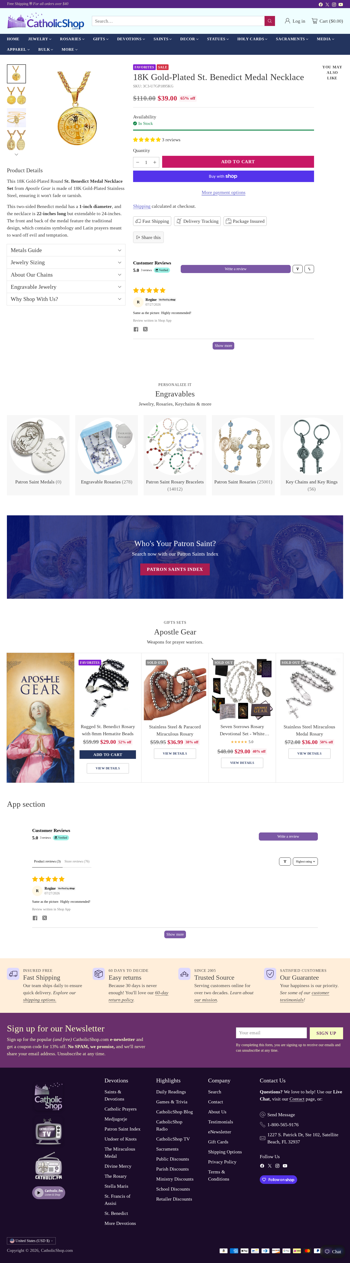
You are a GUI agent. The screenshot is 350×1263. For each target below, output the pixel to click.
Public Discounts (172, 1159)
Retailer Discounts (174, 1199)
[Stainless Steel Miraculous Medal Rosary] (309, 689)
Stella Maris (116, 1186)
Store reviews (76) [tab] (77, 861)
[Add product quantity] (154, 162)
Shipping (141, 206)
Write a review (236, 269)
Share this (151, 237)
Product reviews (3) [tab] (47, 861)
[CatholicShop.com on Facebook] (320, 5)
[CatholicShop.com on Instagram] (334, 5)
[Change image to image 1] (16, 73)
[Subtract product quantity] (137, 162)
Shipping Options (225, 1151)
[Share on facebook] (136, 329)
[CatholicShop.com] (45, 21)
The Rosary (116, 1176)
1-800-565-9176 (283, 1124)
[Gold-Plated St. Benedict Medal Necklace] (78, 111)
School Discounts (173, 1189)
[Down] (16, 154)
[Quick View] (132, 664)
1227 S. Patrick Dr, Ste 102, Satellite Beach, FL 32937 (302, 1138)
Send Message (281, 1114)
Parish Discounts (172, 1169)
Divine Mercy (118, 1166)
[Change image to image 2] (16, 95)
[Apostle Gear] (17, 772)
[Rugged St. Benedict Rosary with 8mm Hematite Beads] (108, 689)
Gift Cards (218, 1141)
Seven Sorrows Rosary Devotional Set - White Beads (242, 733)
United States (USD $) (32, 1240)
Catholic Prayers (121, 1108)
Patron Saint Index (122, 1128)
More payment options (223, 192)
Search (214, 1091)
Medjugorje (116, 1118)
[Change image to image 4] (16, 140)
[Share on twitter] (145, 330)
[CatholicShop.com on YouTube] (340, 5)
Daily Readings (171, 1091)
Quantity (141, 150)
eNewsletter (219, 1131)
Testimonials (220, 1121)
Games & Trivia (171, 1101)
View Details (108, 768)
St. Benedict (116, 1213)
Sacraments (167, 1148)
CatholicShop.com (57, 1250)
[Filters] (298, 269)
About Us (217, 1111)
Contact (215, 1101)
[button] (147, 139)
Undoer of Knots (121, 1138)
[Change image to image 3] (16, 117)
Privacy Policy (222, 1161)
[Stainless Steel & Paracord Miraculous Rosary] (175, 689)
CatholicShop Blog (174, 1111)
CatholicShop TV (173, 1138)
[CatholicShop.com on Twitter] (327, 5)
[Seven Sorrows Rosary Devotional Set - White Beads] (242, 689)
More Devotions (120, 1223)
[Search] (270, 21)
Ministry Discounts (175, 1179)
